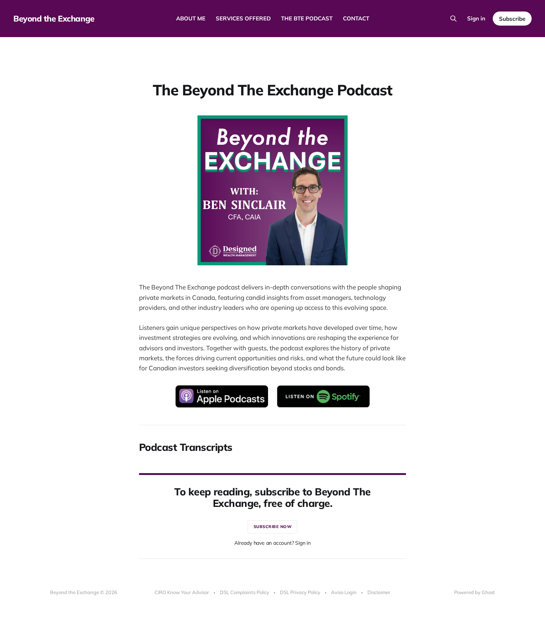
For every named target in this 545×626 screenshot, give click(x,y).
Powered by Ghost (474, 592)
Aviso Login (344, 592)
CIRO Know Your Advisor (182, 592)
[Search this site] (453, 18)
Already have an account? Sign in (272, 543)
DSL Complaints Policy (244, 592)
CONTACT (356, 18)
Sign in (476, 18)
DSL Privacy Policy (300, 592)
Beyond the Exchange (54, 18)
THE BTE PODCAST (307, 18)
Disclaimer (378, 592)
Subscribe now (273, 526)
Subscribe (512, 18)
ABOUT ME (190, 18)
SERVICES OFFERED (243, 18)
